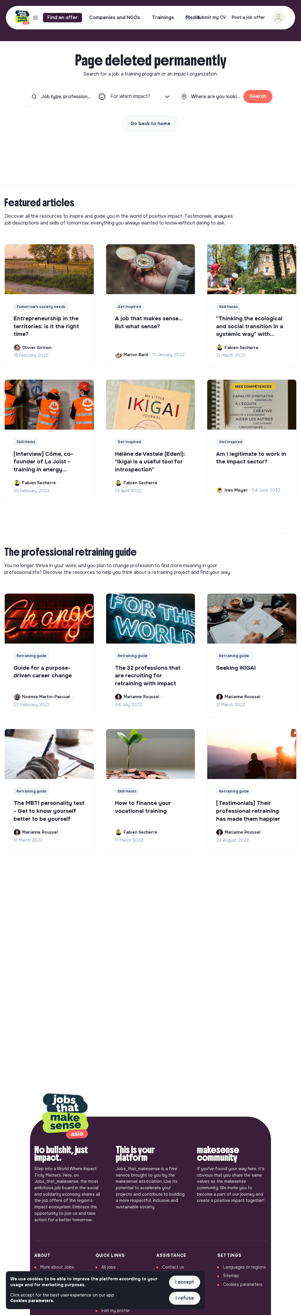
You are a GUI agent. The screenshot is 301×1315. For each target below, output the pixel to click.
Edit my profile (115, 1310)
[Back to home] (65, 1116)
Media (193, 17)
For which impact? (130, 96)
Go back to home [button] (150, 123)
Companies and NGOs (114, 17)
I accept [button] (184, 1282)
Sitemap (231, 1275)
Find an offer (62, 17)
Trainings (163, 17)
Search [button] (258, 96)
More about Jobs (57, 1267)
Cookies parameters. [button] (32, 1300)
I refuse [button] (184, 1298)
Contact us (173, 1267)
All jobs (108, 1267)
